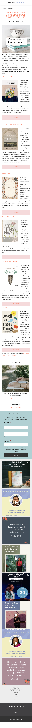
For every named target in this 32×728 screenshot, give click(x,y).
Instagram (16, 692)
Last (5, 437)
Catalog (18, 710)
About (11, 710)
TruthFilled (7, 77)
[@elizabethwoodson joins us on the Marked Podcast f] (16, 502)
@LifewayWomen (16, 690)
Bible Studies (16, 407)
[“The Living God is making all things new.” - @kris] (16, 615)
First (5, 430)
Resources (16, 712)
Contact (25, 710)
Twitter (16, 694)
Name (7, 423)
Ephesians (6, 173)
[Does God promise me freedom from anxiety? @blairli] (16, 643)
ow (17, 688)
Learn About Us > (16, 398)
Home (5, 710)
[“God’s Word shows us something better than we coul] (16, 558)
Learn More (16, 117)
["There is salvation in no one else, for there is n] (16, 671)
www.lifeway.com (16, 719)
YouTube (16, 699)
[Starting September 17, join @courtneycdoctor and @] (16, 474)
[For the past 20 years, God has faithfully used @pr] (16, 587)
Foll (14, 688)
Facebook (16, 696)
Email (7, 441)
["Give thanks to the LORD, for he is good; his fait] (16, 530)
